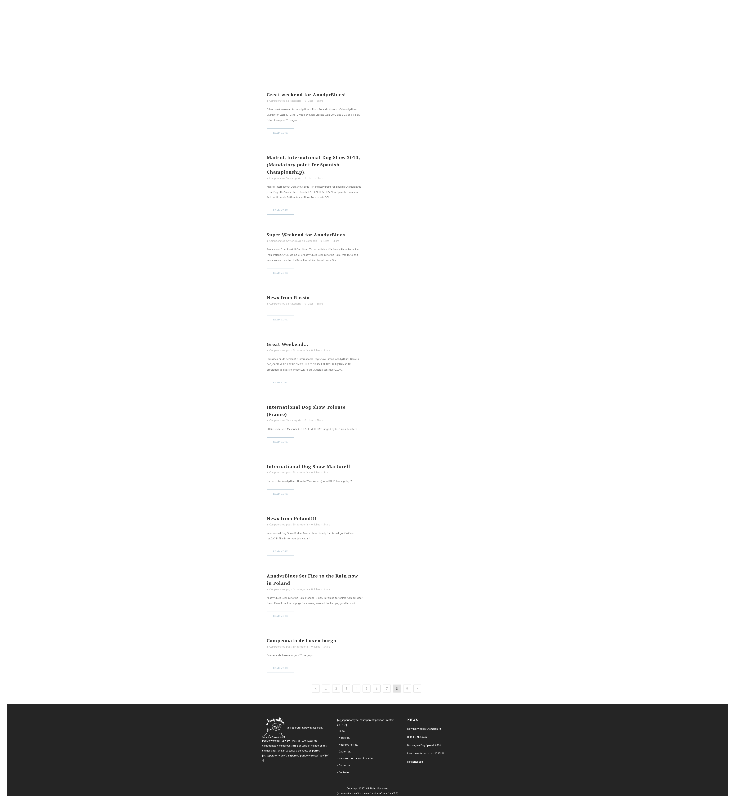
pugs (298, 241)
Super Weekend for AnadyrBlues (306, 235)
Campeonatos (277, 100)
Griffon (290, 241)
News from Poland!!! (292, 518)
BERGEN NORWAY (417, 737)
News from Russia (288, 297)
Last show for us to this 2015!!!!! (425, 753)
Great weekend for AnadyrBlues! (306, 94)
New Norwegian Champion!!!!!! (424, 728)
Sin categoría (293, 100)
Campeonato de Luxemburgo (301, 640)
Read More (280, 133)
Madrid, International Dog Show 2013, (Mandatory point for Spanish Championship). (313, 164)
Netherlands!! (415, 761)
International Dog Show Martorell (308, 466)
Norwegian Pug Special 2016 (424, 745)
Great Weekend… (287, 344)
